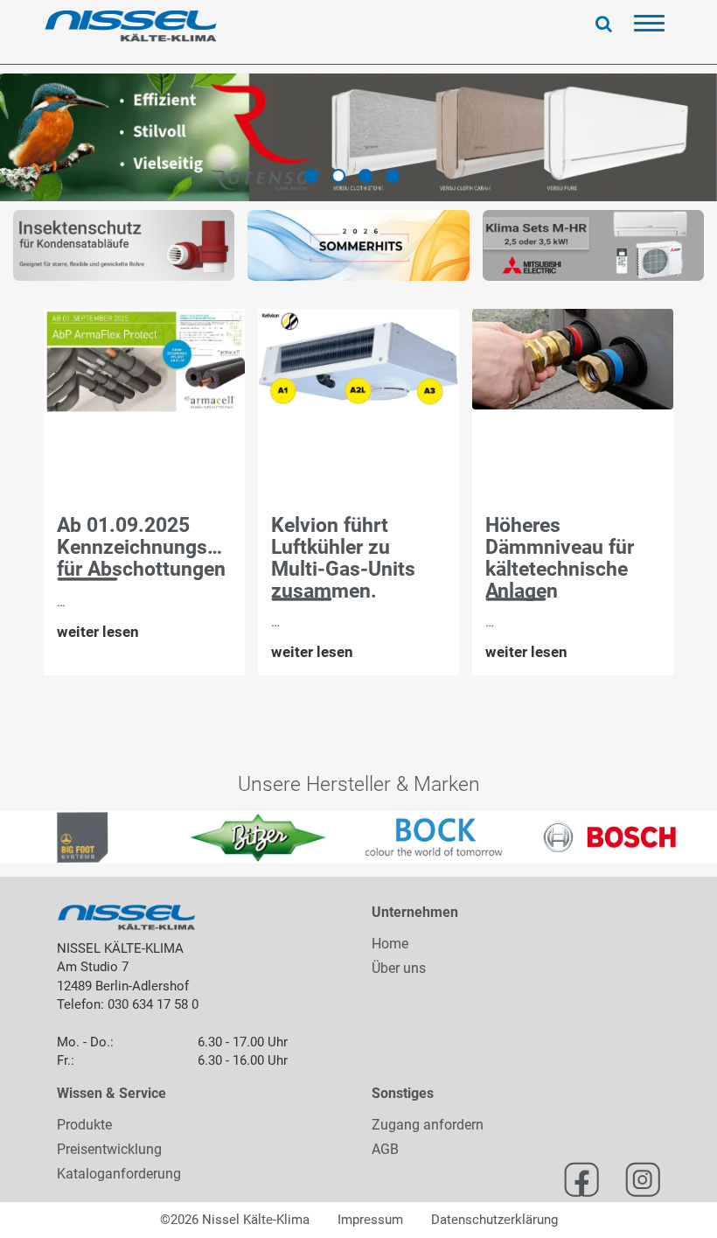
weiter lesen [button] (98, 631)
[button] (18, 837)
